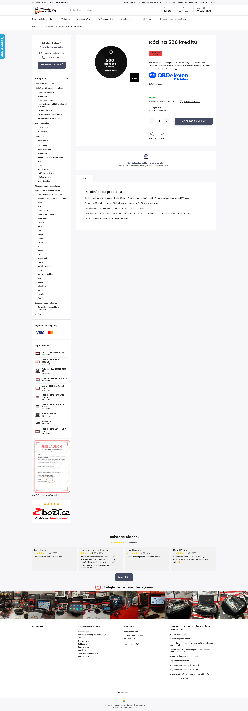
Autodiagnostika (44, 149)
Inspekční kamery (45, 110)
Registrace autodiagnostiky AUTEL (184, 670)
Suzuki (40, 290)
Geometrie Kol (44, 169)
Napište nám (182, 2)
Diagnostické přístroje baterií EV (51, 157)
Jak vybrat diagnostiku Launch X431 (185, 656)
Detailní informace (156, 84)
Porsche (41, 294)
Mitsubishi (42, 286)
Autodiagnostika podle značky (47, 190)
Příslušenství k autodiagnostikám (49, 88)
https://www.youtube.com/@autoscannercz (138, 644)
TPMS (40, 165)
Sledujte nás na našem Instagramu (128, 587)
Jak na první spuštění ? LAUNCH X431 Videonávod (190, 674)
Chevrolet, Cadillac (45, 274)
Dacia (40, 226)
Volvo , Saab (43, 210)
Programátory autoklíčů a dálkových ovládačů (52, 105)
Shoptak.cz (133, 707)
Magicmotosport (44, 140)
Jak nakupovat (170, 2)
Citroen (41, 222)
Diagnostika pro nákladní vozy (47, 186)
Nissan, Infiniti (44, 258)
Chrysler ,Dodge (44, 266)
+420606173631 (130, 639)
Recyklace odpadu (85, 650)
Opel (39, 206)
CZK (169, 11)
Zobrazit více (124, 577)
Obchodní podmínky (128, 2)
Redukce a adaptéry (46, 92)
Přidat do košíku (196, 121)
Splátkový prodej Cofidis (88, 653)
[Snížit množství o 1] (152, 121)
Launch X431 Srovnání (179, 679)
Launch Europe (41, 145)
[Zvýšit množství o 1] (166, 121)
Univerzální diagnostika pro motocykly (49, 308)
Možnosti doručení (192, 102)
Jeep (40, 270)
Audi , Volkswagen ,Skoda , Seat (51, 195)
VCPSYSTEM (43, 127)
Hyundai (41, 250)
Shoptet (120, 707)
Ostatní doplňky (44, 181)
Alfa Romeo (42, 218)
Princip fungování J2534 (180, 639)
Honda (40, 246)
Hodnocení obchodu (124, 537)
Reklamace (193, 2)
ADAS (40, 161)
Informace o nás (84, 656)
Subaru (41, 282)
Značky (38, 314)
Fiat (39, 230)
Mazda (40, 278)
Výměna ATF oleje (45, 177)
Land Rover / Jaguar (46, 214)
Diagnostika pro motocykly (46, 303)
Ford (39, 298)
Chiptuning (39, 136)
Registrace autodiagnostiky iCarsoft (184, 665)
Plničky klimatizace (46, 173)
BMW (40, 202)
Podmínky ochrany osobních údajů (150, 2)
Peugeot (41, 234)
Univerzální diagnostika (45, 84)
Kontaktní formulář (52, 64)
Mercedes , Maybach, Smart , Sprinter (53, 199)
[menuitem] (45, 19)
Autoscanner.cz (124, 692)
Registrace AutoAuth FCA (180, 661)
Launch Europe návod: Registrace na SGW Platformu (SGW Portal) (191, 644)
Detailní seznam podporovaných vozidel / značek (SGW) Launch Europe (190, 651)
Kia (39, 254)
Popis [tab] (84, 178)
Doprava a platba (206, 2)
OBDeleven (42, 131)
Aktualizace (42, 96)
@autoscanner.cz (143, 644)
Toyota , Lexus (43, 242)
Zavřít (208, 143)
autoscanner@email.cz (133, 636)
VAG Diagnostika (42, 123)
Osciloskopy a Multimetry (48, 118)
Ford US (41, 262)
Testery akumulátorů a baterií (50, 114)
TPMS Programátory (46, 100)
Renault (41, 238)
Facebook (126, 644)
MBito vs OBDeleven (178, 634)
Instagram (132, 644)
